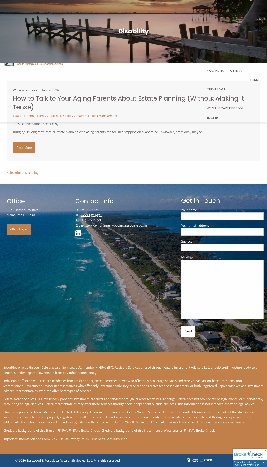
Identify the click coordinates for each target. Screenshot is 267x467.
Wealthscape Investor (225, 108)
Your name (204, 210)
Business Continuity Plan (109, 439)
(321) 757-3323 (89, 210)
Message (202, 257)
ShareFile (214, 99)
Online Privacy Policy (74, 439)
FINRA (100, 367)
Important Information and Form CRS (30, 439)
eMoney (213, 117)
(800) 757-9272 (91, 215)
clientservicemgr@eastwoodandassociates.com (113, 225)
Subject (202, 241)
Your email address (210, 225)
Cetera (236, 70)
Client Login (216, 89)
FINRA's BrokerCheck (84, 431)
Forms (255, 80)
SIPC (109, 367)
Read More (24, 147)
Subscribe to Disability (23, 173)
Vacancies (215, 70)
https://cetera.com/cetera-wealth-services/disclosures (204, 422)
